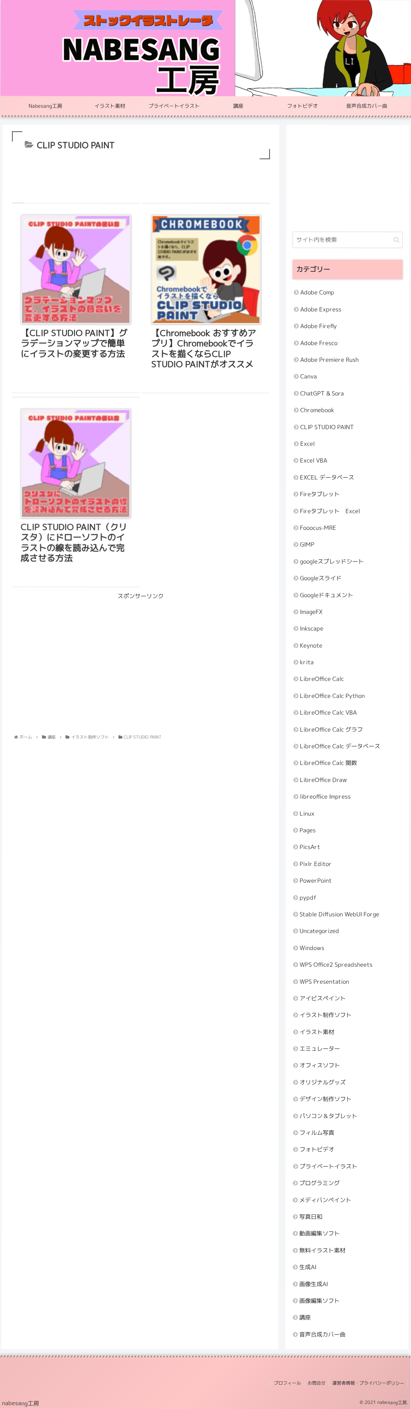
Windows (312, 948)
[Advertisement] (141, 178)
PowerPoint (316, 881)
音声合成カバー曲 (322, 1334)
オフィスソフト (320, 1066)
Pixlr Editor (316, 864)
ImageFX (311, 612)
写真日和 (310, 1217)
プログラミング (319, 1183)
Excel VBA (313, 461)
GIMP (307, 545)
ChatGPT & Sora (322, 393)
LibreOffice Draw (323, 780)
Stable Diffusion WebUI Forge (339, 914)
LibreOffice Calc (322, 679)
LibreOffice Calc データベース (340, 746)
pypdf (308, 898)
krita (307, 662)
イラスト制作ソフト (326, 1015)
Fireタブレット (320, 494)
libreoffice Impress (325, 797)
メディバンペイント (325, 1200)
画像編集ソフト (319, 1301)
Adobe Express (320, 309)
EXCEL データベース (327, 477)
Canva (308, 377)
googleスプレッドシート (332, 561)
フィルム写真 (317, 1133)
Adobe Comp (317, 293)
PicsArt (310, 847)
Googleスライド (321, 578)
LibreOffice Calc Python (332, 696)
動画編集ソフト (319, 1234)
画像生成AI (313, 1284)
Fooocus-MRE (318, 528)
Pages (308, 830)
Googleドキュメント (326, 595)
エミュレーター (320, 1049)
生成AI (307, 1267)
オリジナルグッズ (323, 1082)
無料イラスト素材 (322, 1250)
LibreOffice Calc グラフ (331, 730)
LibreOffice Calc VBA (328, 713)
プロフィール (287, 1383)
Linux (307, 814)
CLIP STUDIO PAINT (327, 427)
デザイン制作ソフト (326, 1099)
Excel (307, 444)
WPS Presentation (324, 982)
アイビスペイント (323, 998)
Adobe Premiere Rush (329, 360)
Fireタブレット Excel (330, 511)
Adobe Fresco (318, 343)
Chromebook (317, 410)
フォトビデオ (317, 1150)
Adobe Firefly (318, 326)
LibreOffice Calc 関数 (328, 763)
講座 (305, 1318)
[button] (396, 239)
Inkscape (311, 629)
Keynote (311, 645)
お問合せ (317, 1383)
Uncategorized (319, 931)
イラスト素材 (317, 1032)
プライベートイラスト (328, 1166)
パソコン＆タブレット (328, 1116)
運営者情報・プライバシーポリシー (368, 1383)
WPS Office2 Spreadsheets (336, 965)
